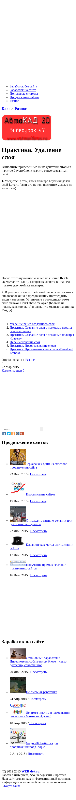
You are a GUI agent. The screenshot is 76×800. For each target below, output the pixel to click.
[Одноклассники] (13, 433)
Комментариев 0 (13, 370)
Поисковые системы (24, 93)
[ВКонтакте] (4, 433)
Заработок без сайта (23, 86)
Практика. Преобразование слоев (33, 345)
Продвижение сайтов (24, 97)
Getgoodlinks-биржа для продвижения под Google (34, 745)
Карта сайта (12, 786)
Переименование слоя (25, 342)
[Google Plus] (22, 433)
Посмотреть (38, 474)
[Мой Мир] (17, 433)
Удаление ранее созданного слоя (32, 324)
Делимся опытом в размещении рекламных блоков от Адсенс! (40, 714)
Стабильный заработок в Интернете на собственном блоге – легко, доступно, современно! (38, 661)
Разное (14, 101)
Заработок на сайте (23, 90)
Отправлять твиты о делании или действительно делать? (41, 522)
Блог (6, 109)
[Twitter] (9, 433)
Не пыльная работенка (41, 692)
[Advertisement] (38, 43)
